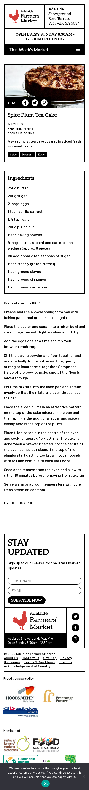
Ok (46, 783)
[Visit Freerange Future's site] (59, 705)
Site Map (50, 658)
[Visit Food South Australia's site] (47, 753)
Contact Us (30, 658)
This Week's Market (28, 49)
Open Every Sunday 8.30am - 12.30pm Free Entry (45, 36)
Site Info (65, 662)
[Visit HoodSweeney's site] (22, 705)
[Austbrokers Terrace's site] (21, 719)
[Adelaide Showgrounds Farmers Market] (24, 17)
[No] (83, 776)
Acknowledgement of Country (27, 666)
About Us (11, 658)
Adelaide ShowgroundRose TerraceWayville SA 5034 (64, 16)
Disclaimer (12, 662)
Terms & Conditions (39, 662)
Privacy (66, 658)
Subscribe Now (26, 600)
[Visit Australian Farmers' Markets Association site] (18, 753)
